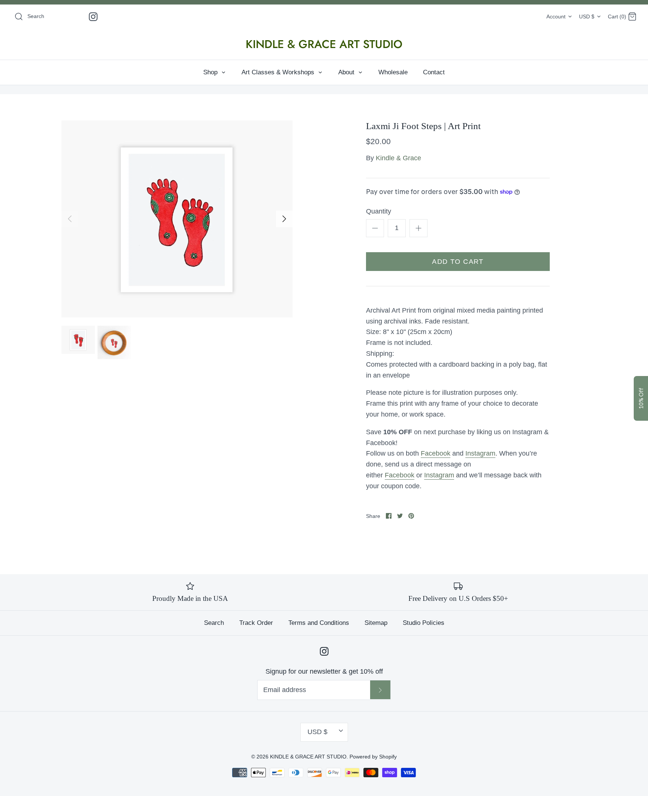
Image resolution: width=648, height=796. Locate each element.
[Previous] (70, 219)
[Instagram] (93, 16)
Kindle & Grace (398, 158)
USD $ (586, 17)
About (347, 72)
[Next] (284, 219)
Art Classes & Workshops (279, 72)
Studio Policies (423, 622)
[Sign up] (380, 689)
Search (214, 622)
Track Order (256, 622)
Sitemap (375, 622)
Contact (434, 72)
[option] (177, 218)
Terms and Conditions (318, 622)
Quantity (378, 211)
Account (556, 17)
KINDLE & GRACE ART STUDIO (308, 757)
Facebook (435, 453)
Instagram (480, 453)
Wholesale (393, 72)
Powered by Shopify (373, 757)
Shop (211, 72)
